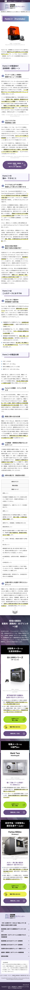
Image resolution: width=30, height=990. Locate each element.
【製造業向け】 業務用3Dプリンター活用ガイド (16, 1)
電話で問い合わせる (15, 727)
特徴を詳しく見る (15, 733)
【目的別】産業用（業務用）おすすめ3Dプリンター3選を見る (15, 164)
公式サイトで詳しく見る (15, 719)
